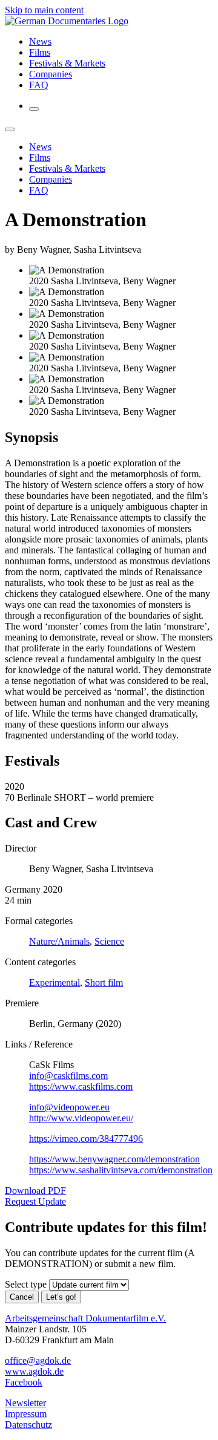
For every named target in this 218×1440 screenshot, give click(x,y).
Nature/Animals (59, 941)
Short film (104, 982)
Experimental (54, 982)
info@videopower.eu (69, 1107)
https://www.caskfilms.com (81, 1086)
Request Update (35, 1201)
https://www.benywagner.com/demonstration (114, 1159)
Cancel (22, 1297)
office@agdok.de (38, 1360)
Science (109, 941)
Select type (26, 1284)
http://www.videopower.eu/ (81, 1118)
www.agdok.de (34, 1371)
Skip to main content (44, 10)
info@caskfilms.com (68, 1075)
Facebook (23, 1382)
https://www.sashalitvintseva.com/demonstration (121, 1170)
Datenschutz (28, 1424)
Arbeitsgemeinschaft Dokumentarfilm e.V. (85, 1318)
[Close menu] (10, 129)
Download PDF (35, 1190)
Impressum (26, 1414)
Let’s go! (61, 1297)
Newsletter (25, 1403)
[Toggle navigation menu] (34, 109)
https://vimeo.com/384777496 (86, 1138)
